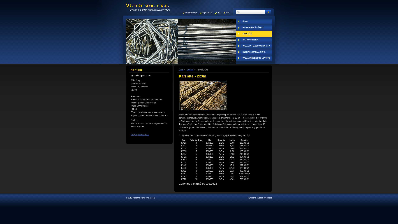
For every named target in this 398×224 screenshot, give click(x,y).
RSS (219, 13)
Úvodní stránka (191, 13)
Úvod (181, 70)
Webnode (268, 198)
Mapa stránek (207, 13)
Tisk (227, 13)
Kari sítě (190, 70)
